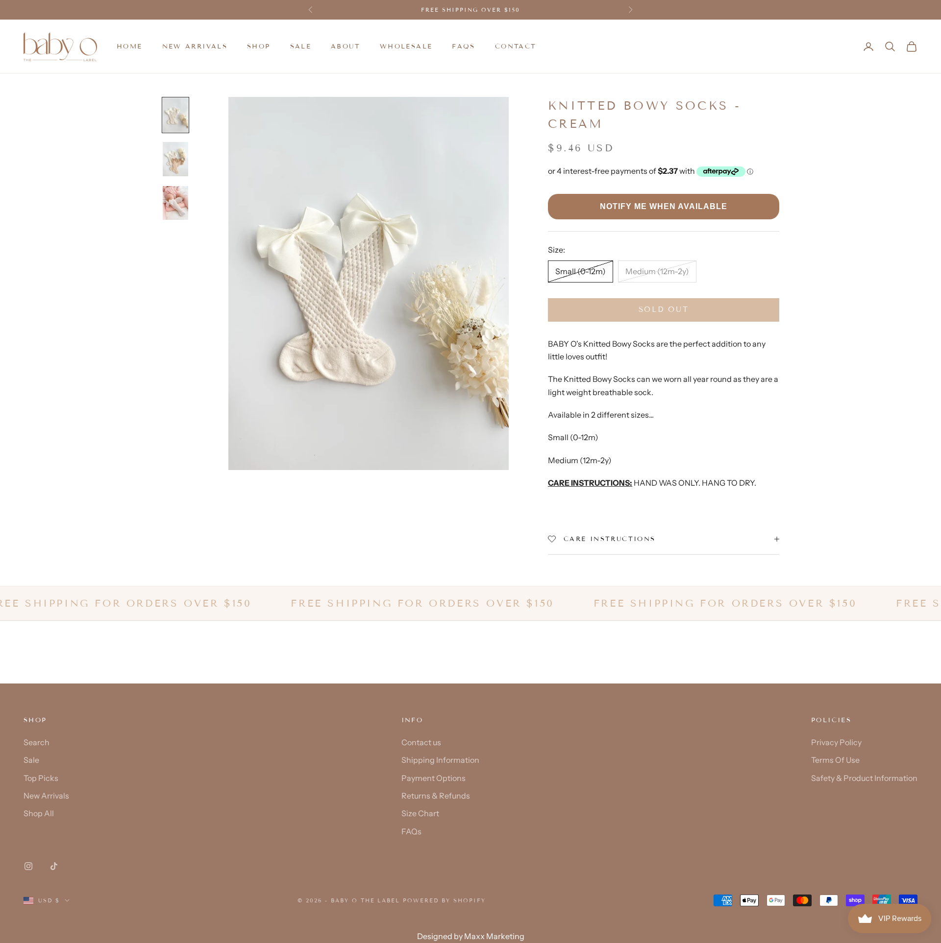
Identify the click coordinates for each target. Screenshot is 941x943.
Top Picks (41, 778)
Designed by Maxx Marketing (470, 936)
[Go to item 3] (175, 203)
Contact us (421, 742)
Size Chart (420, 813)
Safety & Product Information (864, 778)
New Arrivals (46, 796)
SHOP (259, 46)
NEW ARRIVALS (195, 46)
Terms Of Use (835, 760)
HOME (130, 46)
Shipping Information (440, 760)
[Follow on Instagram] (28, 866)
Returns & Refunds (435, 796)
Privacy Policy (836, 742)
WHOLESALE (406, 46)
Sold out (664, 309)
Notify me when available (663, 206)
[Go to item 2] (175, 159)
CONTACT (516, 46)
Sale (31, 760)
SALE (301, 46)
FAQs (463, 46)
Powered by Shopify (444, 900)
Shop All (39, 813)
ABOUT (345, 46)
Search (37, 742)
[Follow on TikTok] (54, 866)
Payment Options (433, 778)
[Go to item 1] (175, 115)
